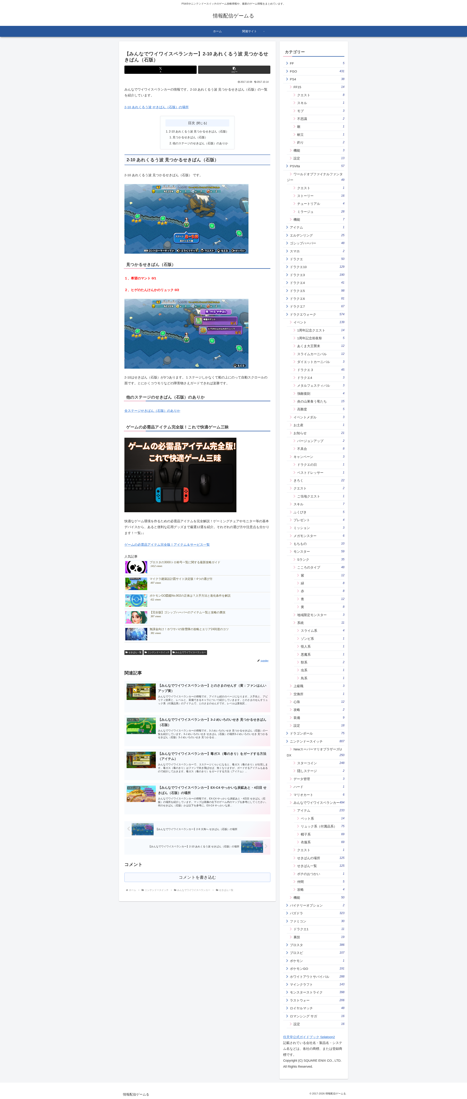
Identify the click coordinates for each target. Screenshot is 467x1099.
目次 (191, 123)
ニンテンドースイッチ (158, 652)
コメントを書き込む (197, 877)
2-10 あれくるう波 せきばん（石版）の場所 (156, 107)
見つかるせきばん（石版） (190, 137)
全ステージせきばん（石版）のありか (152, 411)
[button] (234, 70)
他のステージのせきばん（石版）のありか (200, 143)
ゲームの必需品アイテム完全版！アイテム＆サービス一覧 (167, 544)
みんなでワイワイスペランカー (190, 652)
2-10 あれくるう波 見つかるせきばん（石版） (199, 131)
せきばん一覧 (135, 652)
